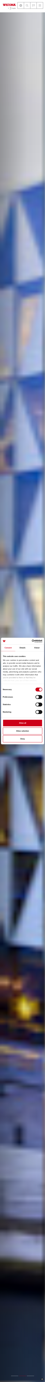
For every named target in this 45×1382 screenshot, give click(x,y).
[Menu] (40, 5)
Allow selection (22, 731)
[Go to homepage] (9, 6)
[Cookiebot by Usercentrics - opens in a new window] (32, 641)
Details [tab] (22, 648)
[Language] (21, 5)
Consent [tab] (8, 648)
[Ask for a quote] (33, 5)
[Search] (27, 5)
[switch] (38, 697)
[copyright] (42, 1379)
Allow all (22, 723)
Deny (22, 739)
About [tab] (36, 648)
